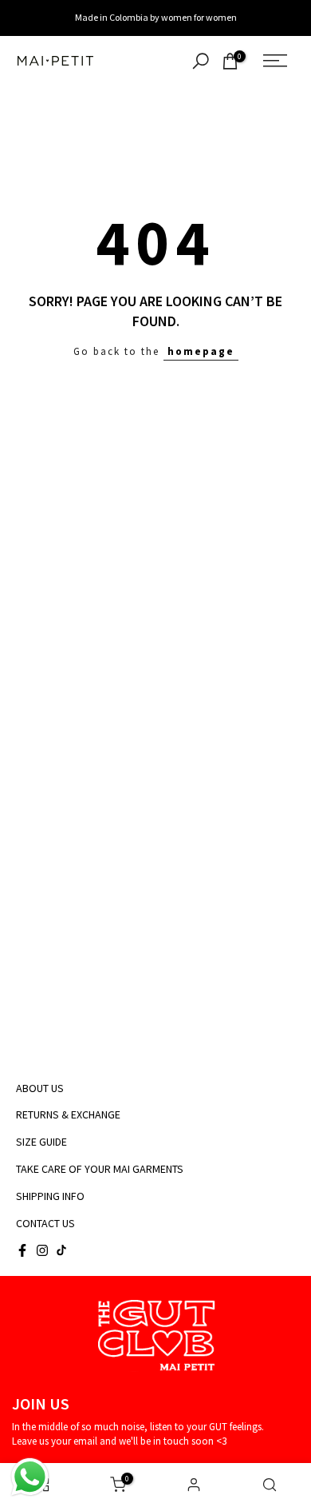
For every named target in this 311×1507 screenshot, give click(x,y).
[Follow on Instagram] (42, 1250)
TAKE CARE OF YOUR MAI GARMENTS (99, 1169)
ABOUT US (40, 1088)
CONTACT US (45, 1223)
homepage (200, 351)
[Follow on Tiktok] (61, 1250)
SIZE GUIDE (41, 1141)
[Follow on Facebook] (22, 1250)
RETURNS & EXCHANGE (68, 1114)
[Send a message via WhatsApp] (30, 1477)
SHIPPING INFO (50, 1196)
